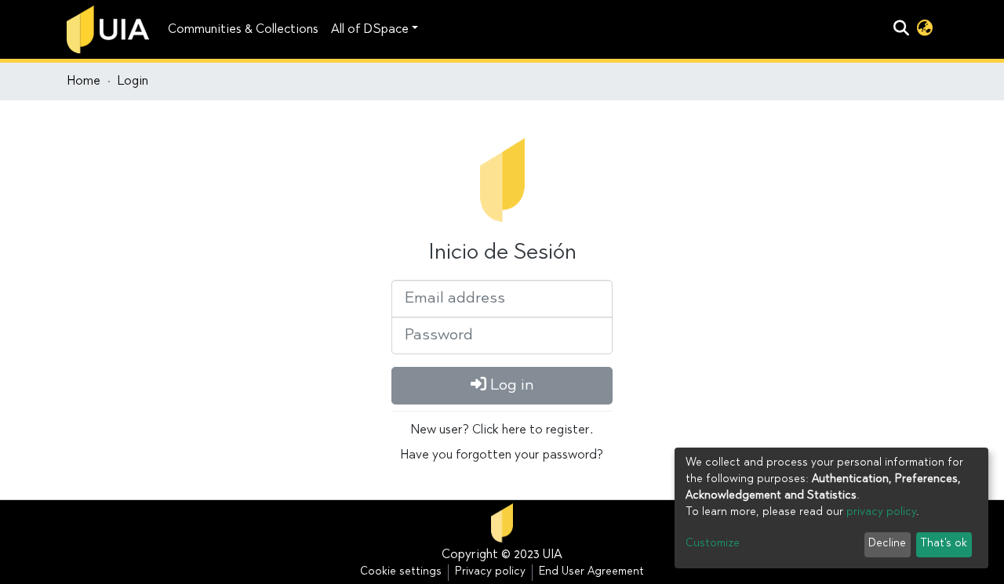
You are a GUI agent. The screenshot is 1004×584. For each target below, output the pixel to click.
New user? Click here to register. (502, 430)
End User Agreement (591, 572)
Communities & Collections (243, 30)
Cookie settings (401, 572)
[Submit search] (900, 30)
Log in (510, 386)
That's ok (943, 544)
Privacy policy (490, 572)
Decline (887, 544)
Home (83, 81)
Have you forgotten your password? (502, 455)
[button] (924, 29)
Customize (713, 544)
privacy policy (881, 512)
